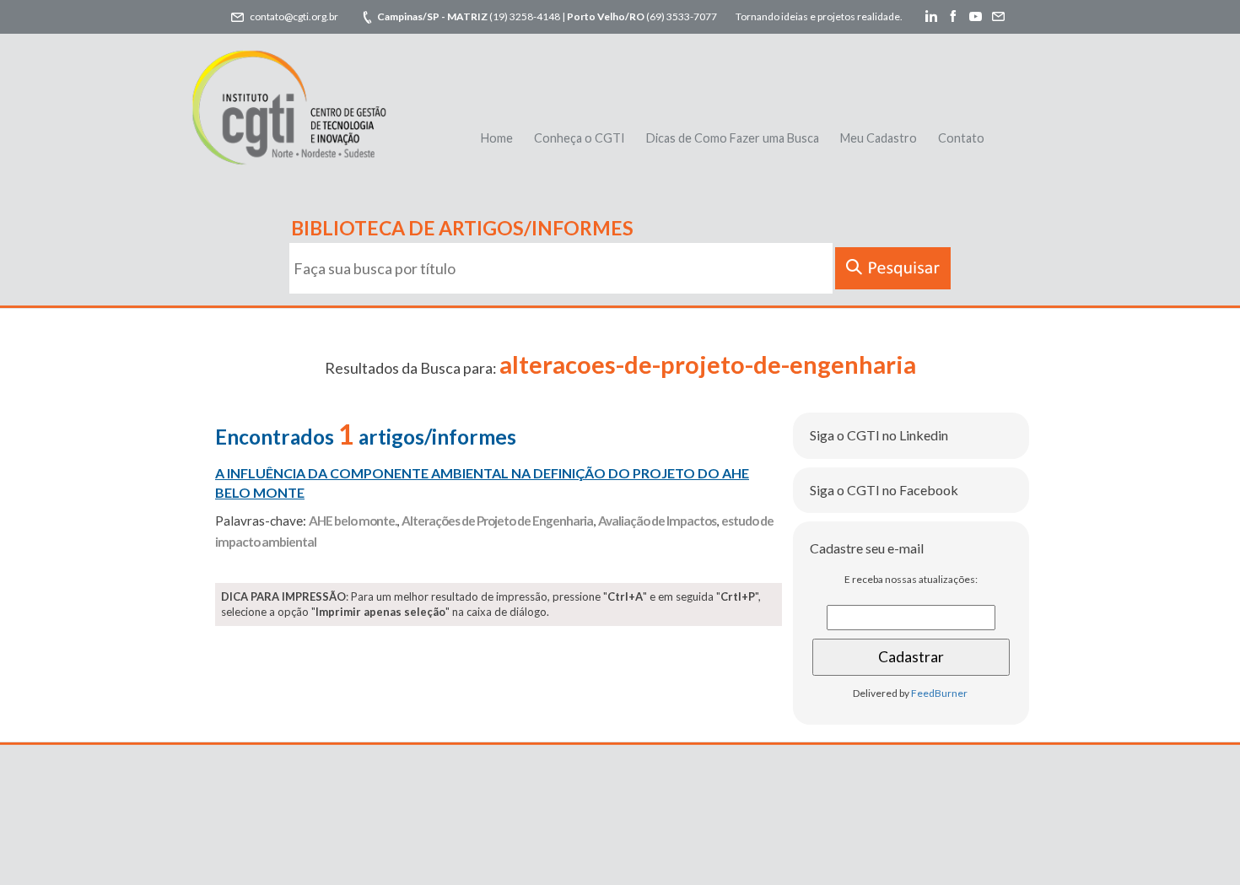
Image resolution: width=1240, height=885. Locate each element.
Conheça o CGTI (579, 138)
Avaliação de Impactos (657, 520)
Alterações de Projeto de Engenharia (497, 520)
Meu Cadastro (878, 138)
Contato (961, 138)
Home (497, 138)
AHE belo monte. (352, 520)
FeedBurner (939, 693)
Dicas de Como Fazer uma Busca (732, 138)
